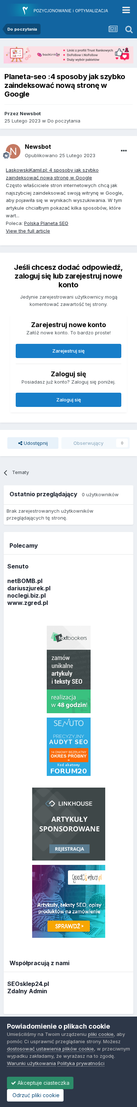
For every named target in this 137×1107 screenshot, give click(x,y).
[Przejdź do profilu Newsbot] (13, 151)
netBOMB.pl (24, 580)
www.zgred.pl (27, 602)
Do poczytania (63, 121)
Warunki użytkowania (31, 1063)
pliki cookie (101, 1034)
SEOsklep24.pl (28, 983)
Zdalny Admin (27, 991)
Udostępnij (35, 443)
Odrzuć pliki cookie (35, 1095)
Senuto (17, 566)
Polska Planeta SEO (46, 223)
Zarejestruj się (68, 351)
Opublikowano (60, 155)
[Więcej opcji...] (124, 151)
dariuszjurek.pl (28, 588)
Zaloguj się (68, 400)
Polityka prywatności (80, 1063)
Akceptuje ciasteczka (42, 1083)
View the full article (28, 231)
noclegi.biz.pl (26, 595)
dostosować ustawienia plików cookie (50, 1049)
